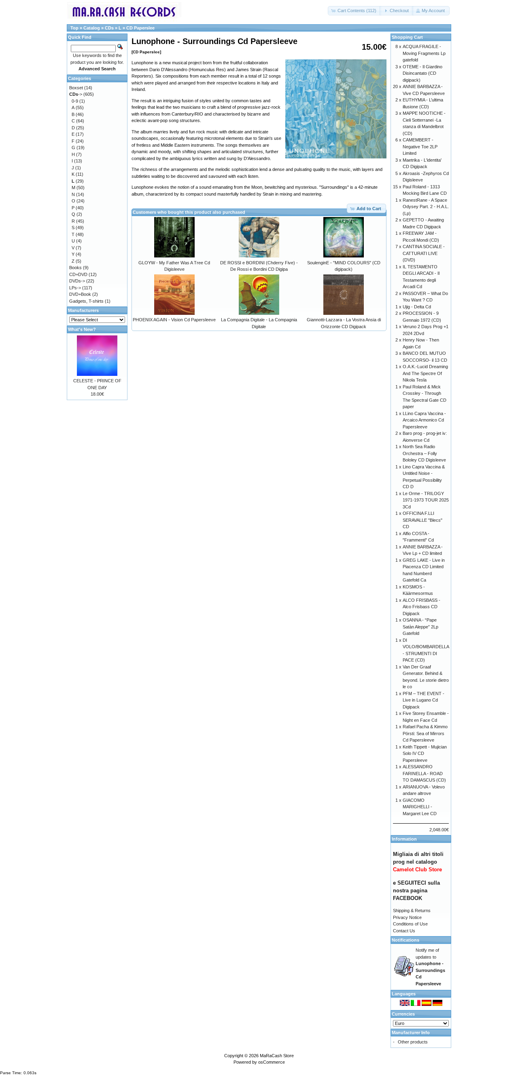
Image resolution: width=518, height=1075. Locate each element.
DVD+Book (80, 294)
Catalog (91, 27)
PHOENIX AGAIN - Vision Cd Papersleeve (174, 319)
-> (75, 94)
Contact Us (404, 930)
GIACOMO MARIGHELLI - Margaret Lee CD (420, 807)
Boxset (76, 87)
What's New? (82, 329)
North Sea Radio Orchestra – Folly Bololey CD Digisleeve (424, 453)
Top (74, 27)
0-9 (75, 101)
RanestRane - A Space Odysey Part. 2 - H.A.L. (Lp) (426, 207)
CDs (109, 27)
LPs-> (75, 287)
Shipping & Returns (412, 910)
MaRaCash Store (277, 1055)
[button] (354, 10)
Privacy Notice (407, 917)
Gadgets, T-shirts (86, 301)
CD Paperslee (140, 27)
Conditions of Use (410, 923)
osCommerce (271, 1062)
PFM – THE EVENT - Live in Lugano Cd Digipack (423, 700)
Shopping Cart (407, 37)
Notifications (405, 940)
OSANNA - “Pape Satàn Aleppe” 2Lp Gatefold (420, 627)
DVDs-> (77, 280)
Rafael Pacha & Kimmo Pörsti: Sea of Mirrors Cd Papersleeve (425, 733)
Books (75, 267)
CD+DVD (78, 274)
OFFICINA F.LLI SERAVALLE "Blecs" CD (422, 520)
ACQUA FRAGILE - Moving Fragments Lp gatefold (424, 53)
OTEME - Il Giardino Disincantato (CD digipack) (422, 73)
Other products (413, 1041)
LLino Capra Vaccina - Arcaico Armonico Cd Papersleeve (424, 420)
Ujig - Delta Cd (417, 306)
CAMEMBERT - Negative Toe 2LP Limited (420, 146)
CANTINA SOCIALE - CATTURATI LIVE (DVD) (424, 253)
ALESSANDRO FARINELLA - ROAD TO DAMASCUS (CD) (424, 773)
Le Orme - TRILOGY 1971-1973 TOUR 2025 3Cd (426, 500)
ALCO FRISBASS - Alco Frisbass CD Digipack (421, 607)
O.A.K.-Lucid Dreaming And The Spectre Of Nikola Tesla (425, 373)
